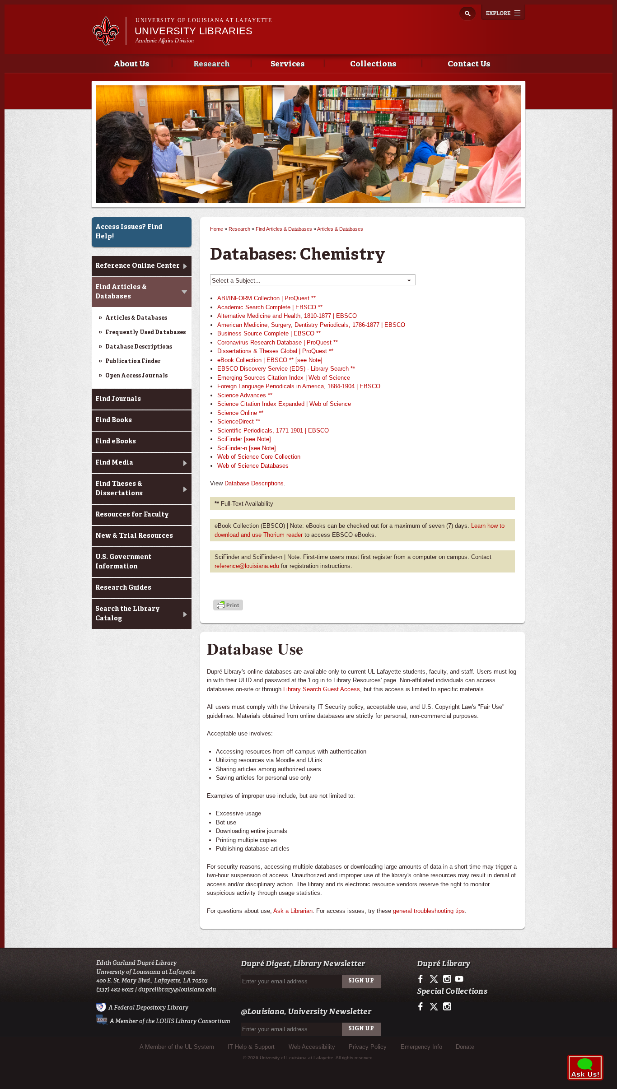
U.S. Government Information (123, 562)
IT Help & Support (251, 1046)
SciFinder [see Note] (244, 439)
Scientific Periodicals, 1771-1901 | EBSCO (273, 430)
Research (211, 64)
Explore (503, 12)
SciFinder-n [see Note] (246, 448)
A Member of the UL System (177, 1046)
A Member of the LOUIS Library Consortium (170, 1021)
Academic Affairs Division (165, 40)
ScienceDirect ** (238, 421)
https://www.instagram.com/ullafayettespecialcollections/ (447, 1006)
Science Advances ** (244, 395)
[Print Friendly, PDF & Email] (228, 605)
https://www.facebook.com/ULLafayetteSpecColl (422, 1006)
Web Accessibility (312, 1046)
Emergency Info (421, 1046)
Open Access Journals (136, 376)
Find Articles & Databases (121, 292)
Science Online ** (240, 413)
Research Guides (123, 588)
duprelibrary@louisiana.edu (177, 989)
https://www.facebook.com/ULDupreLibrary (422, 979)
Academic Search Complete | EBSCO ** (270, 307)
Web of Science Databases (253, 465)
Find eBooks (115, 441)
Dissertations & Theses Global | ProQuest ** (275, 351)
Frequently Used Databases (145, 332)
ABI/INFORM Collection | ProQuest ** (266, 298)
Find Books (113, 420)
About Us (131, 64)
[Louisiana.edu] (109, 41)
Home (216, 229)
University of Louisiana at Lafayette (204, 20)
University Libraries (194, 31)
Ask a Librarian (293, 911)
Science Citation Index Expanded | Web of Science (284, 403)
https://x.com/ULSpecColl (434, 1006)
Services (287, 64)
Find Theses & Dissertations (119, 489)
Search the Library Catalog (127, 614)
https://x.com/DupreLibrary (434, 979)
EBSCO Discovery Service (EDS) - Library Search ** (286, 368)
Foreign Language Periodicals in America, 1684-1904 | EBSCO (298, 386)
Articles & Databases (136, 318)
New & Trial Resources (134, 536)
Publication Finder (133, 361)
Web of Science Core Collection (258, 456)
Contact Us (469, 64)
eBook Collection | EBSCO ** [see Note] (270, 360)
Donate (465, 1046)
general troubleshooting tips (429, 911)
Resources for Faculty (132, 515)
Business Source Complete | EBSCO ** (269, 333)
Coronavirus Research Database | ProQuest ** (277, 342)
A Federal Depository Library (148, 1007)
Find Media (114, 463)
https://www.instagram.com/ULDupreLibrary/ (447, 979)
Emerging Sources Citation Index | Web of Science (283, 377)
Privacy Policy (368, 1046)
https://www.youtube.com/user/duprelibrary (459, 979)
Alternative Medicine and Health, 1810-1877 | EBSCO (287, 315)
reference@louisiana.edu (247, 566)
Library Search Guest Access (321, 689)
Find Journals (118, 399)
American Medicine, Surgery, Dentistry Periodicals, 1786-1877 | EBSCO (311, 324)
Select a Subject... (311, 280)
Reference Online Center (137, 266)
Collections (373, 64)
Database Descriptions (138, 347)
